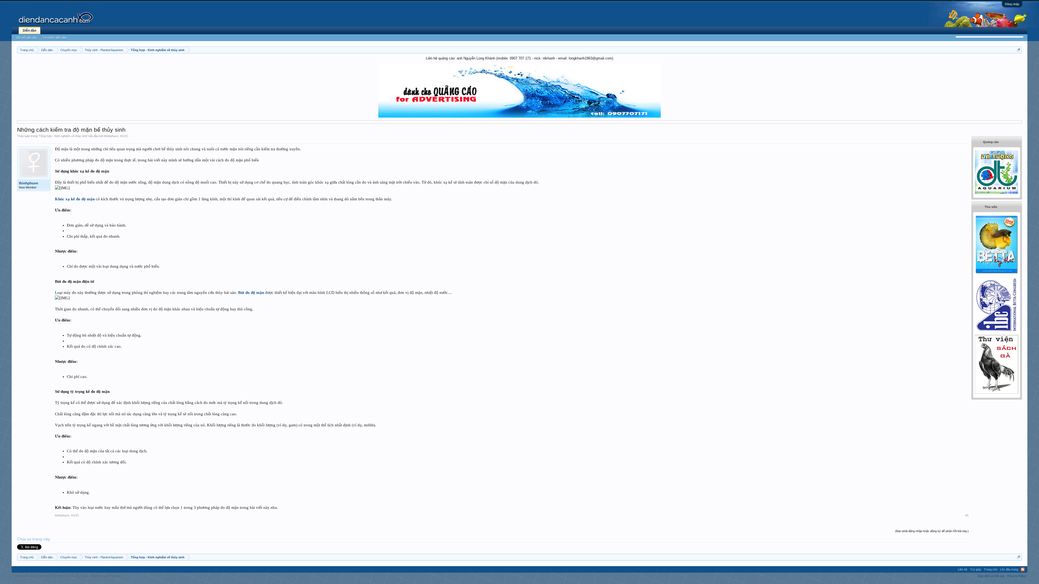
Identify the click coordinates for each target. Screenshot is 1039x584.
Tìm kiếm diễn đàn (55, 37)
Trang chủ (990, 569)
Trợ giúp (975, 569)
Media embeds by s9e (105, 576)
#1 (967, 515)
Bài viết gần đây (27, 37)
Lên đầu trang (1009, 569)
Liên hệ (962, 569)
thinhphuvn (111, 136)
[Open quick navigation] (1018, 50)
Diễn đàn (29, 30)
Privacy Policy (1016, 576)
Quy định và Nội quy (991, 576)
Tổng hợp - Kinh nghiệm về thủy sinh (63, 136)
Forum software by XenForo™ (51, 576)
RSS (1023, 569)
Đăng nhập (1012, 4)
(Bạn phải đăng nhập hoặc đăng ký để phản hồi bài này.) (932, 531)
